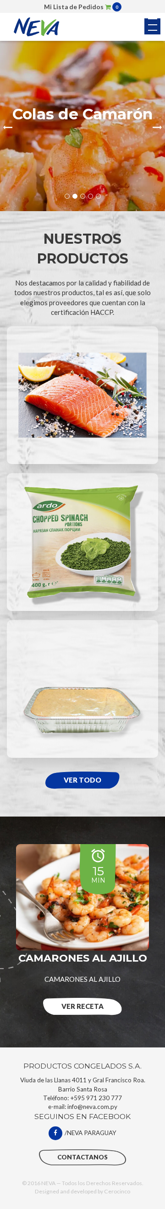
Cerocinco (117, 1191)
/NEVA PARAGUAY (90, 1132)
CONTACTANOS (82, 1157)
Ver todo (82, 780)
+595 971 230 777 (96, 1098)
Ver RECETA (82, 1006)
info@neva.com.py (92, 1106)
